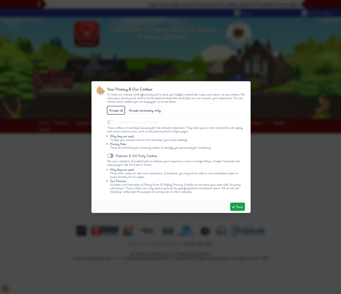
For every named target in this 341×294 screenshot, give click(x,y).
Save (239, 206)
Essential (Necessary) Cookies (137, 122)
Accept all (116, 110)
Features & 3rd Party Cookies (137, 156)
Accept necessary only (145, 110)
